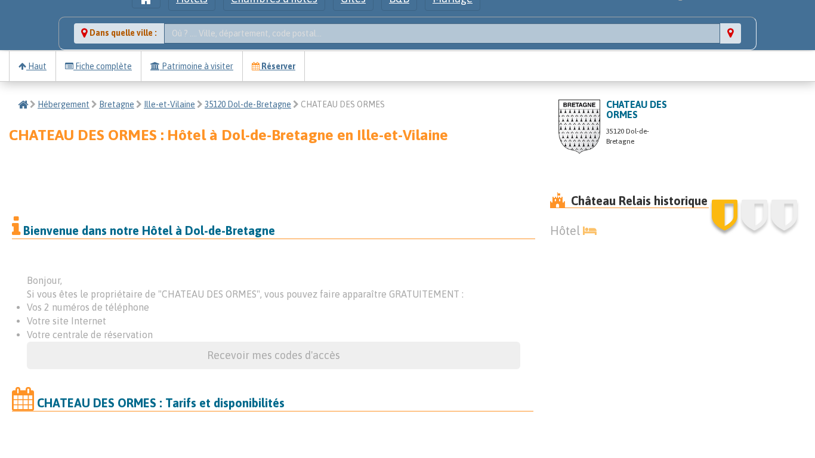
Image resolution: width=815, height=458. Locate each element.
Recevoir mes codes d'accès (273, 355)
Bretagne (116, 104)
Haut (36, 66)
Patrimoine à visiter (196, 66)
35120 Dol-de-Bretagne (248, 104)
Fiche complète (102, 66)
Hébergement (63, 104)
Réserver (277, 66)
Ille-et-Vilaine (169, 104)
